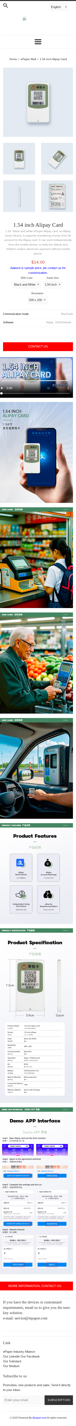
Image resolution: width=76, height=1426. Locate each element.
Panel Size (53, 278)
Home (13, 59)
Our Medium (11, 1366)
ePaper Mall (28, 59)
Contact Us (38, 346)
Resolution (37, 293)
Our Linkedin (11, 1356)
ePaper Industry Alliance (19, 1351)
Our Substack (12, 1361)
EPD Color (27, 278)
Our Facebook (30, 1356)
